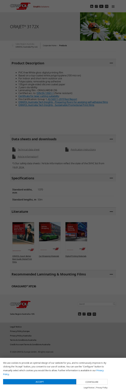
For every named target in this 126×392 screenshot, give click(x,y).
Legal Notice (89, 387)
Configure (91, 381)
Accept (40, 381)
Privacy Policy (102, 387)
